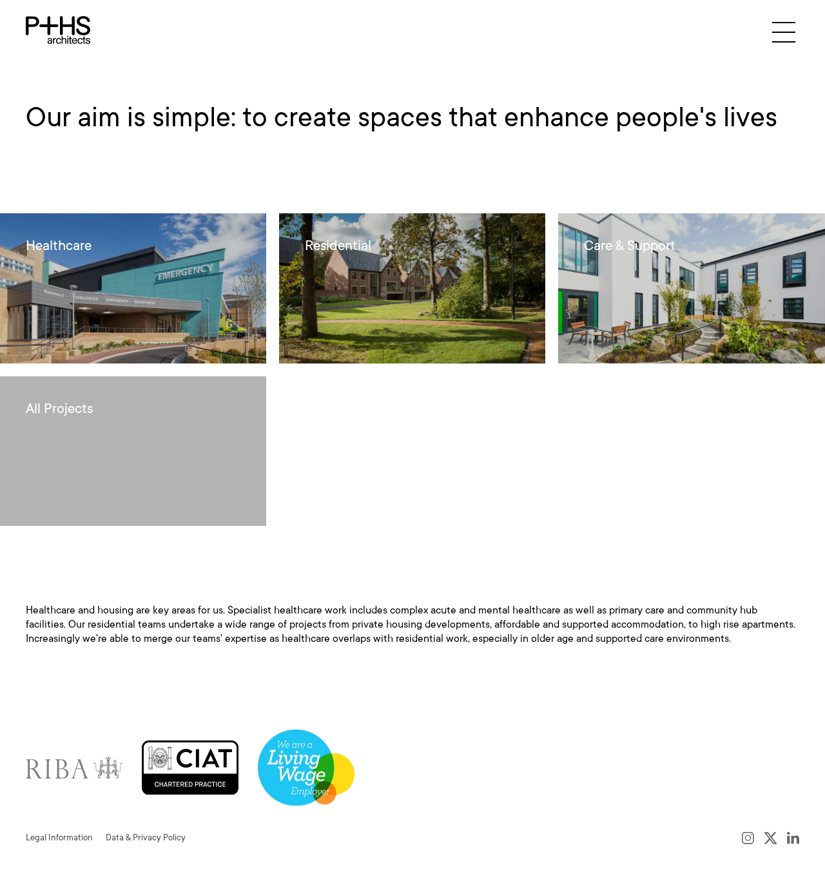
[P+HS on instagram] (748, 837)
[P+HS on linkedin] (793, 837)
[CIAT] (190, 767)
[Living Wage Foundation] (306, 767)
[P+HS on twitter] (770, 837)
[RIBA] (74, 767)
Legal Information (59, 837)
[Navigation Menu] (783, 32)
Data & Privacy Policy (146, 837)
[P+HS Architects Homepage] (58, 30)
